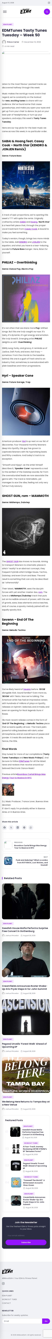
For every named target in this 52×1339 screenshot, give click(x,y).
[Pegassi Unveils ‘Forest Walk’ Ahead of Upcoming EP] (26, 1017)
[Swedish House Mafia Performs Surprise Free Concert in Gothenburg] (26, 901)
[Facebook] (4, 827)
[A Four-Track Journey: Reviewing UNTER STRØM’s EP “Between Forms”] (16, 1149)
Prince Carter (13, 42)
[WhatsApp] (30, 827)
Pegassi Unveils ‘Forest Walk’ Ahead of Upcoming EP (24, 1045)
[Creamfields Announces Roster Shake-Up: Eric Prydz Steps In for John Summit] (26, 959)
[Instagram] (49, 3)
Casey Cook (30, 229)
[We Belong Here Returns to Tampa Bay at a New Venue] (26, 1075)
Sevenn (27, 689)
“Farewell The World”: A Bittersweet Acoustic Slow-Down (34, 1182)
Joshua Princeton (12, 936)
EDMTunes (24, 761)
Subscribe (26, 1242)
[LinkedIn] (17, 827)
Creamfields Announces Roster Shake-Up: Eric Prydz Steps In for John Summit (24, 987)
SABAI (23, 221)
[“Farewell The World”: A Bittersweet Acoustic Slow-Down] (16, 1182)
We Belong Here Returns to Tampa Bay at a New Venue (26, 1103)
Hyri (24, 441)
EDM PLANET (7, 24)
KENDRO (23, 242)
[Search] (47, 12)
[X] (11, 827)
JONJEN (36, 242)
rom (40, 592)
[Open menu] (5, 12)
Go (46, 1321)
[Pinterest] (24, 827)
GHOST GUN (12, 561)
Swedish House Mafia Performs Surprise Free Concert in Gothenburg (25, 929)
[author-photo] (26, 790)
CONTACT (6, 1303)
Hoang (34, 221)
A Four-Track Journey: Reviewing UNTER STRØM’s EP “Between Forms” (35, 1149)
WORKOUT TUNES (31, 1143)
